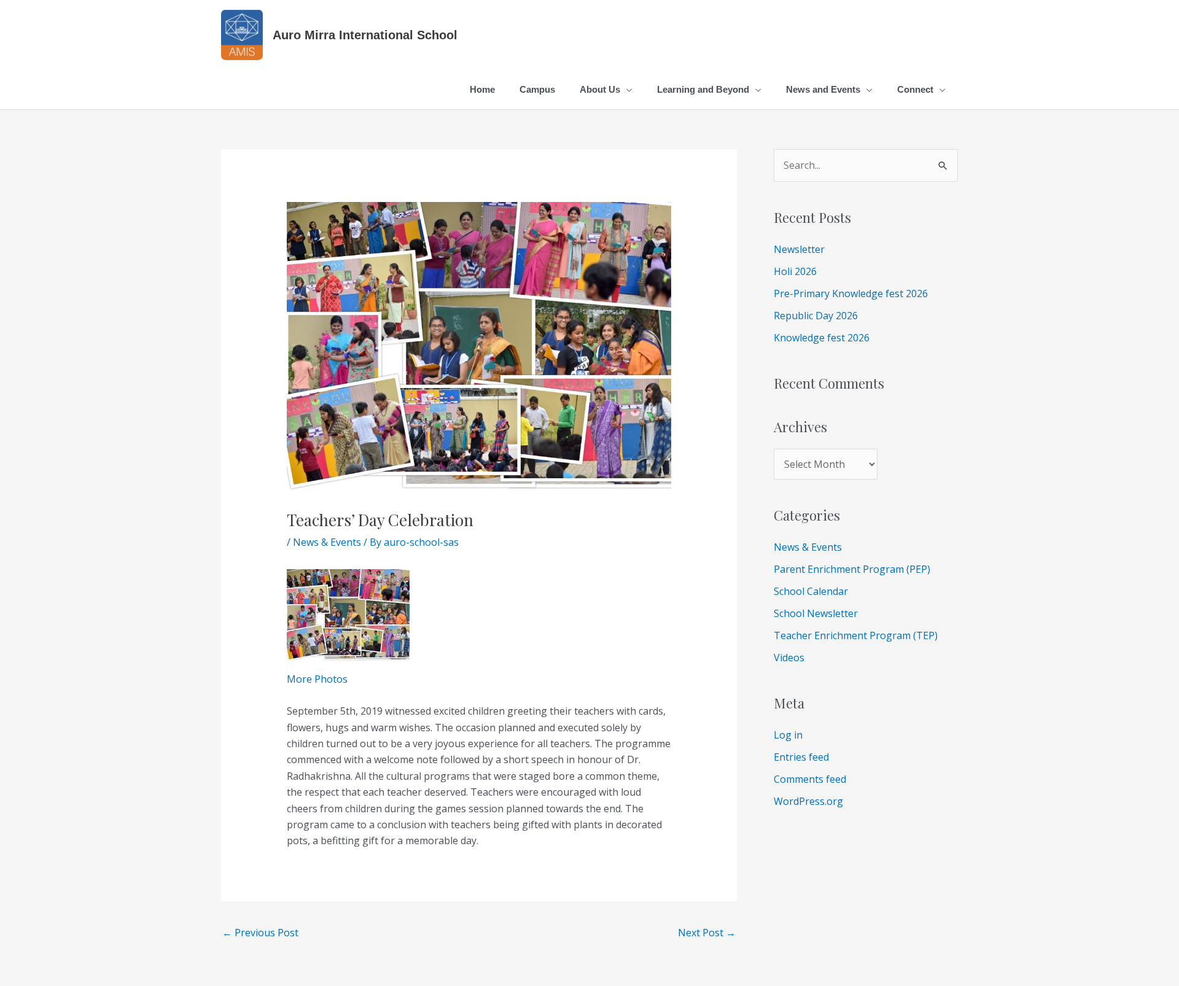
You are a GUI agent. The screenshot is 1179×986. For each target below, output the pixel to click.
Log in (788, 735)
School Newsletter (816, 613)
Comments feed (810, 779)
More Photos (317, 679)
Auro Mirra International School (365, 35)
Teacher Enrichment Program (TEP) (856, 635)
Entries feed (801, 757)
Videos (789, 657)
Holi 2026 (795, 271)
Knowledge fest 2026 (822, 337)
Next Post (707, 932)
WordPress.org (808, 801)
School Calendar (811, 591)
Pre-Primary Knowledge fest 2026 (851, 293)
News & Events (327, 542)
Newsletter (799, 249)
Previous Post (260, 932)
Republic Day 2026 (816, 315)
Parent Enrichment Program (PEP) (852, 569)
